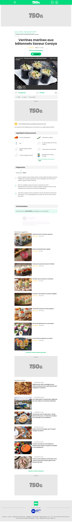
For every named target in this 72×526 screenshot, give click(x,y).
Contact (9, 516)
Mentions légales (43, 516)
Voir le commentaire (36, 50)
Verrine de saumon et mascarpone (43, 308)
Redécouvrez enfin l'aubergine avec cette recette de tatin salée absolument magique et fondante (44, 386)
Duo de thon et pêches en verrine (42, 338)
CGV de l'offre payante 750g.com (61, 516)
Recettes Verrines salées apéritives (36, 352)
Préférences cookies (45, 518)
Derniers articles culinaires (36, 471)
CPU (52, 516)
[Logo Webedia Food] (36, 511)
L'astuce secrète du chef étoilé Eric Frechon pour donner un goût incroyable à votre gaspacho (44, 445)
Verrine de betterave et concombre (43, 323)
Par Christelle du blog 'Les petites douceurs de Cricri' (32, 124)
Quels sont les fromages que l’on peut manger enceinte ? (44, 429)
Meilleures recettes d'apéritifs (30, 31)
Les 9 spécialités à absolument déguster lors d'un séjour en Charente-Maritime (44, 400)
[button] (40, 92)
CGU (49, 516)
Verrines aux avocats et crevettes (42, 279)
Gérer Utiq (52, 518)
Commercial (29, 516)
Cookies (37, 518)
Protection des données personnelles (25, 518)
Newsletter (15, 516)
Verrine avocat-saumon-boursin (42, 234)
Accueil (16, 31)
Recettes (21, 31)
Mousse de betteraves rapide (41, 249)
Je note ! (37, 54)
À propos (4, 516)
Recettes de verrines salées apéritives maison (25, 33)
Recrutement (35, 516)
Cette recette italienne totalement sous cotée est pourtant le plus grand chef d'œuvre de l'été (44, 460)
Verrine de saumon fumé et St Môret (43, 264)
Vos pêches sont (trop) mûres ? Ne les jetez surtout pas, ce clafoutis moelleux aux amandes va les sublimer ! (44, 415)
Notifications (21, 516)
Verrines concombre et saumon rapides (44, 294)
